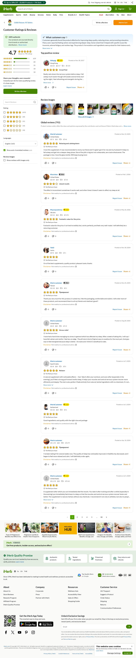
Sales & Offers (73, 598)
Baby (55, 15)
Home (48, 15)
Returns (103, 605)
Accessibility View (74, 594)
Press (38, 594)
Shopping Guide (74, 601)
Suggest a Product (106, 594)
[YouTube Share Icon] (19, 632)
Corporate (39, 591)
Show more (47, 82)
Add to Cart (123, 22)
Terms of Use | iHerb (78, 653)
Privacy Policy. (90, 636)
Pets (61, 15)
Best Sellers (110, 15)
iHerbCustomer (56, 134)
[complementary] (64, 653)
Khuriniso (54, 174)
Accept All (127, 653)
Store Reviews (8, 594)
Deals (101, 15)
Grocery (41, 15)
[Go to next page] (106, 517)
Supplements (8, 15)
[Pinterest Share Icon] (26, 632)
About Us (6, 591)
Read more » (92, 649)
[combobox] (20, 143)
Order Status (105, 598)
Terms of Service (68, 639)
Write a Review (102, 22)
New (123, 15)
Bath (25, 15)
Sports (18, 15)
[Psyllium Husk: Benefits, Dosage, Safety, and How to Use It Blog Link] (123, 530)
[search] (34, 102)
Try (117, 15)
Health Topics (84, 15)
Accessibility (88, 653)
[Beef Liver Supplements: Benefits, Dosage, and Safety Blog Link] (86, 530)
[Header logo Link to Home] (7, 9)
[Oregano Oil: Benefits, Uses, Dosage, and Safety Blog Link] (104, 530)
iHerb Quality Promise (11, 605)
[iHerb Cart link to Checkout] (130, 9)
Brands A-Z (72, 15)
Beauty (32, 15)
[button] (132, 2)
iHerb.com (7, 646)
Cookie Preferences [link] (63, 653)
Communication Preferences (110, 608)
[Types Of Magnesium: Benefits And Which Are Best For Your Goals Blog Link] (13, 530)
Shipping (103, 601)
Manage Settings (114, 653)
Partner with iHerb (42, 598)
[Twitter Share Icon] (12, 632)
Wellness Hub (73, 591)
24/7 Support (105, 591)
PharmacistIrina (56, 210)
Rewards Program (9, 598)
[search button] (108, 8)
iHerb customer (56, 283)
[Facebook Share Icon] (6, 632)
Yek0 (52, 248)
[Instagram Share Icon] (33, 632)
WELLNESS (68, 528)
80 (102, 517)
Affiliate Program (9, 601)
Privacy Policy (127, 636)
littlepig (53, 60)
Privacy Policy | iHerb (50, 653)
